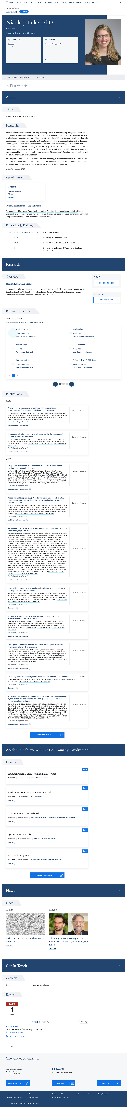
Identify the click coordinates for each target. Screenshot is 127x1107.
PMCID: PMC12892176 (15, 601)
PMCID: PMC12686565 (32, 513)
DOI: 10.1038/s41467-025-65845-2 (48, 483)
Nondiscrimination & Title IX (83, 1094)
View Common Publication (25, 352)
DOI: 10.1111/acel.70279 (47, 513)
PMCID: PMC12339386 (44, 628)
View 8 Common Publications (26, 337)
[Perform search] (120, 2)
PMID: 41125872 (53, 571)
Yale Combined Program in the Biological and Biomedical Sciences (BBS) (47, 215)
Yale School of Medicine (13, 8)
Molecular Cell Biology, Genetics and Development (56, 214)
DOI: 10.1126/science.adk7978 (31, 601)
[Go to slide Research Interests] (55, 384)
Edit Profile (9, 1046)
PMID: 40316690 (24, 681)
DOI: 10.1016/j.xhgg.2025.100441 (38, 718)
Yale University (33, 1097)
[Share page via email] (22, 85)
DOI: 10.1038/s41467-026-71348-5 (33, 419)
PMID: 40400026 (57, 660)
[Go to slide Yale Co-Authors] (60, 384)
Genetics (11, 11)
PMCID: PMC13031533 (46, 443)
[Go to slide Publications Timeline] (63, 384)
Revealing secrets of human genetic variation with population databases (38, 677)
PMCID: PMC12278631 (21, 718)
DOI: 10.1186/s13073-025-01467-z (27, 662)
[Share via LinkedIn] (15, 85)
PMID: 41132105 (20, 513)
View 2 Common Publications (83, 337)
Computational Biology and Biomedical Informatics (26, 211)
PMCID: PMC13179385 (15, 419)
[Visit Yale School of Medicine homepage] (22, 1059)
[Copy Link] (119, 97)
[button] (103, 42)
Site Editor (32, 1094)
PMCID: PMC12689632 (30, 483)
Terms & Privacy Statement (14, 1097)
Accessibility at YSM (58, 1094)
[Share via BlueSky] (18, 85)
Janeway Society (28, 214)
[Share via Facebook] (11, 85)
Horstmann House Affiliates (66, 211)
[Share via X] (8, 85)
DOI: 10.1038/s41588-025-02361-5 (27, 573)
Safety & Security (103, 1094)
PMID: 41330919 (17, 483)
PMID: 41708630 (33, 443)
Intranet (8, 1094)
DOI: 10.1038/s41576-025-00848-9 (39, 681)
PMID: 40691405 (31, 628)
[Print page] (25, 85)
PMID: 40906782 (62, 599)
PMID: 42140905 (57, 417)
